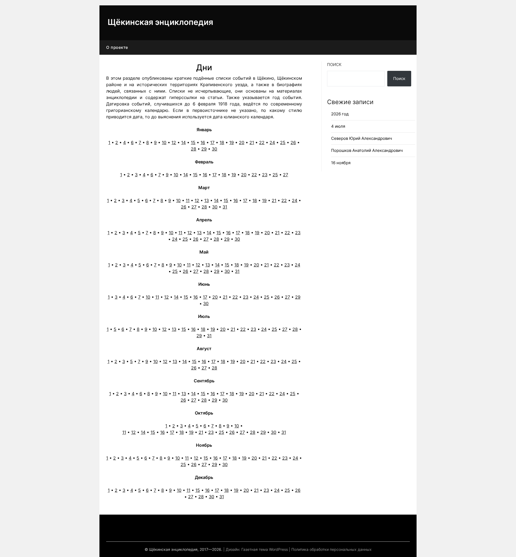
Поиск (334, 64)
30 (214, 149)
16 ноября (340, 162)
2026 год (340, 113)
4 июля (338, 126)
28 (193, 149)
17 (212, 142)
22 (261, 142)
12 (173, 142)
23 (264, 174)
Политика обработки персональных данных (331, 549)
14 (183, 142)
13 (206, 200)
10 (164, 142)
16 (202, 142)
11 (187, 200)
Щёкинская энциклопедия (160, 22)
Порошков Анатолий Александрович (367, 150)
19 (231, 142)
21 (251, 142)
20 (241, 142)
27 (285, 174)
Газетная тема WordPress (264, 549)
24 (272, 142)
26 (293, 142)
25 (282, 142)
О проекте (117, 47)
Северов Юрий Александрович (361, 138)
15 (193, 142)
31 (225, 207)
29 (204, 149)
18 (222, 142)
